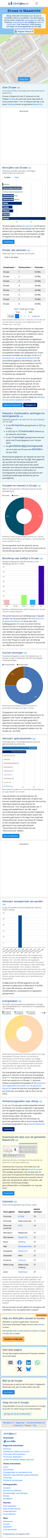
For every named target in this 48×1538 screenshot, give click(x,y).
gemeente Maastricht (36, 1124)
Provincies (7, 1457)
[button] (18, 87)
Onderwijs (7, 1477)
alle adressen (27, 226)
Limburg (21, 1260)
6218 (20, 1225)
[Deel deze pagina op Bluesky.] (28, 1369)
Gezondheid (8, 1469)
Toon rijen (24, 312)
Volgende (36, 316)
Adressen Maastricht (12, 405)
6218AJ (13, 91)
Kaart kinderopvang (11, 1508)
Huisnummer (24, 267)
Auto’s (5, 1467)
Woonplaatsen (19, 1454)
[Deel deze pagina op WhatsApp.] (38, 1362)
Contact (6, 1524)
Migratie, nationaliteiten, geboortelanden (20, 1475)
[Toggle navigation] (36, 3)
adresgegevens (30, 20)
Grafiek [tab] (7, 177)
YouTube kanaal (10, 1529)
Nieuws (6, 1496)
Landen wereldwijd (11, 1459)
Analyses (7, 1488)
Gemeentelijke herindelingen (15, 1493)
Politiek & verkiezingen (13, 1480)
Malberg (11, 104)
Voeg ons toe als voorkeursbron (18, 1414)
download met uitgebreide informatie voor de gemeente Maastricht (23, 1086)
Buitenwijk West (25, 1246)
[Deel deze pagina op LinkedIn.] (28, 1362)
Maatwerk (7, 1527)
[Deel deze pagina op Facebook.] (19, 1362)
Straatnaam (8, 267)
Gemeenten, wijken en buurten (16, 1451)
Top (34, 1425)
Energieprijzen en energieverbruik (17, 1472)
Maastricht (37, 104)
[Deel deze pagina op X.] (19, 1369)
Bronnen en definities (12, 1490)
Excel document (35, 1169)
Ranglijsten (8, 1498)
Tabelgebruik (30, 405)
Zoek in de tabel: (11, 257)
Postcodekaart (9, 1514)
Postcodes (7, 1454)
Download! (8, 1193)
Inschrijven (8, 1392)
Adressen (7, 1449)
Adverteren (8, 1521)
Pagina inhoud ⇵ (25, 31)
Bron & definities (11, 836)
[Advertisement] (24, 138)
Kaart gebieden (9, 1506)
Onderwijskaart (9, 1511)
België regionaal (27, 1459)
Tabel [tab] (16, 177)
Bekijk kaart (24, 79)
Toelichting (8, 242)
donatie (41, 1324)
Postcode (39, 267)
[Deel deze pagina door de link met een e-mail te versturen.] (10, 1362)
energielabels (18, 22)
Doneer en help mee (13, 1339)
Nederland (22, 1272)
